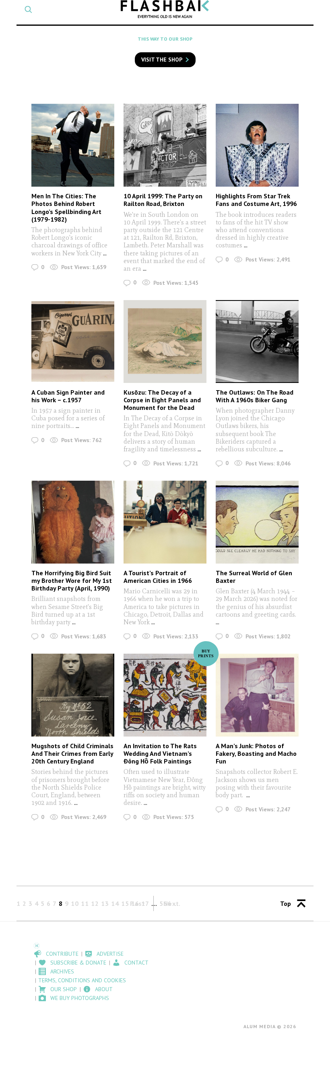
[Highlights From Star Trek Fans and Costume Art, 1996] (257, 145)
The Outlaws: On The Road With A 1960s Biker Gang (254, 396)
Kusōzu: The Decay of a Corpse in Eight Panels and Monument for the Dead (162, 400)
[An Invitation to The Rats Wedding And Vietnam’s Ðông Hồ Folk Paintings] (165, 695)
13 (105, 903)
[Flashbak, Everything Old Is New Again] (165, 9)
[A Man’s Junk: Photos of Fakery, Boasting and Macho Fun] (257, 695)
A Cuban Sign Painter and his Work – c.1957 (68, 396)
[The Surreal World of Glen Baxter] (257, 522)
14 (115, 903)
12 (95, 903)
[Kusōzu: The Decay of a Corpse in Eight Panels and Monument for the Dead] (165, 341)
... (105, 253)
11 (85, 903)
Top (285, 903)
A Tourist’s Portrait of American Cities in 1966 (158, 576)
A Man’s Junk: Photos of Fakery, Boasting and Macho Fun (256, 753)
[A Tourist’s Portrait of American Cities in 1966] (165, 522)
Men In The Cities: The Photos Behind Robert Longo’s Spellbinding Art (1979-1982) (66, 207)
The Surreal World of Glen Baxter (254, 576)
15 (125, 903)
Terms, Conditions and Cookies (82, 980)
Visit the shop (161, 59)
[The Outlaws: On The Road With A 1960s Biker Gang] (257, 341)
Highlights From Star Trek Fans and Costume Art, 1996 (256, 200)
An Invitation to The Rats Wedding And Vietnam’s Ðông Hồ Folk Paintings (160, 753)
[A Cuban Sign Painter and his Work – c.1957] (72, 341)
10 (75, 903)
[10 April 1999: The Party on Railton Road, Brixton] (165, 145)
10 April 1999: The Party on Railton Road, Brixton (163, 200)
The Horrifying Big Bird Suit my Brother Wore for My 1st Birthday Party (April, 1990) (71, 580)
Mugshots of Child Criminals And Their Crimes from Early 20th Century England (72, 753)
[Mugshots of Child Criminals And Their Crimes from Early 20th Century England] (72, 695)
